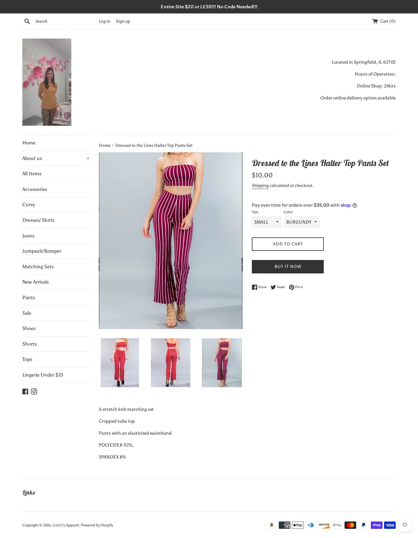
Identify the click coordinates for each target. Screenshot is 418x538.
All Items (31, 173)
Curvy (28, 204)
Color (288, 212)
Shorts (29, 344)
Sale (26, 313)
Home (28, 143)
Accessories (34, 189)
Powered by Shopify (97, 525)
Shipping (260, 185)
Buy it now (287, 266)
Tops (27, 359)
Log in (104, 21)
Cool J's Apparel (66, 525)
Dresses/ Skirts (38, 220)
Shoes (28, 328)
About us (56, 158)
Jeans (28, 236)
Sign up (123, 21)
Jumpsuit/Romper (41, 251)
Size (255, 212)
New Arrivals (35, 282)
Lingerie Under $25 (42, 375)
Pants (28, 297)
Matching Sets (38, 266)
